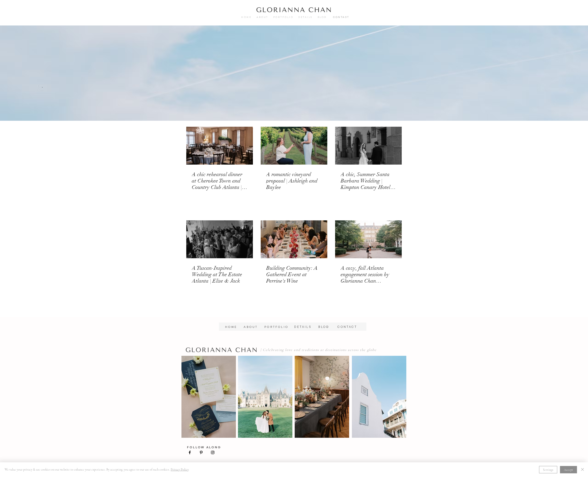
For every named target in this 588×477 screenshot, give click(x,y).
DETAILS (304, 17)
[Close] (582, 469)
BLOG (328, 326)
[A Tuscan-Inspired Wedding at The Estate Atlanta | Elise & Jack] (219, 239)
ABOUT (265, 17)
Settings (548, 470)
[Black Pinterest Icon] (201, 452)
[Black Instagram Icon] (212, 452)
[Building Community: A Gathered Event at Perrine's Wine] (294, 239)
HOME (249, 17)
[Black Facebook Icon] (189, 452)
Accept (568, 470)
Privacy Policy (180, 469)
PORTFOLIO (283, 17)
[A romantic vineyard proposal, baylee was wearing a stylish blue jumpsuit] (294, 146)
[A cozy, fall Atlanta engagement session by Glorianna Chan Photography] (368, 239)
